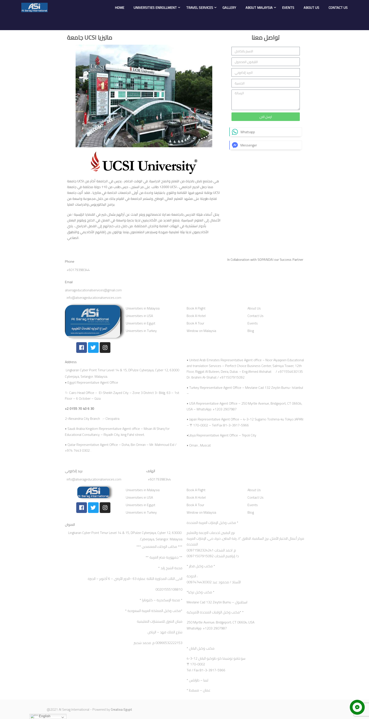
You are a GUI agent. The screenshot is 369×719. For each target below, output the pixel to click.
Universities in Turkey (141, 330)
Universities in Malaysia (143, 308)
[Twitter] (93, 347)
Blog (250, 330)
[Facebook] (81, 347)
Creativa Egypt (121, 709)
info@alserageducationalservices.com (94, 297)
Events (288, 7)
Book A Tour (195, 323)
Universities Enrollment (155, 7)
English (44, 716)
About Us (311, 7)
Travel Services (199, 7)
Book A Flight (196, 308)
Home (119, 7)
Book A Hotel (196, 315)
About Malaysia (259, 7)
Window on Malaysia (201, 330)
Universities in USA (139, 315)
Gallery (229, 7)
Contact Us (338, 7)
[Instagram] (105, 347)
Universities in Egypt (140, 323)
